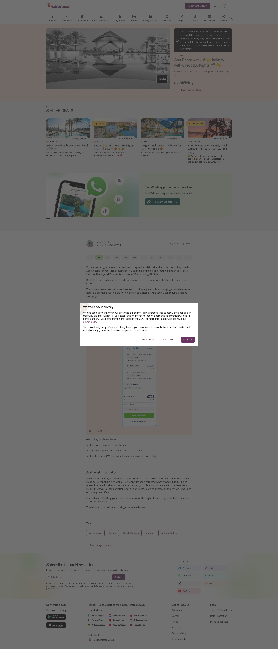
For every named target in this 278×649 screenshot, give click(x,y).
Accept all (187, 339)
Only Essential (147, 339)
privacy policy (90, 322)
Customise (168, 339)
